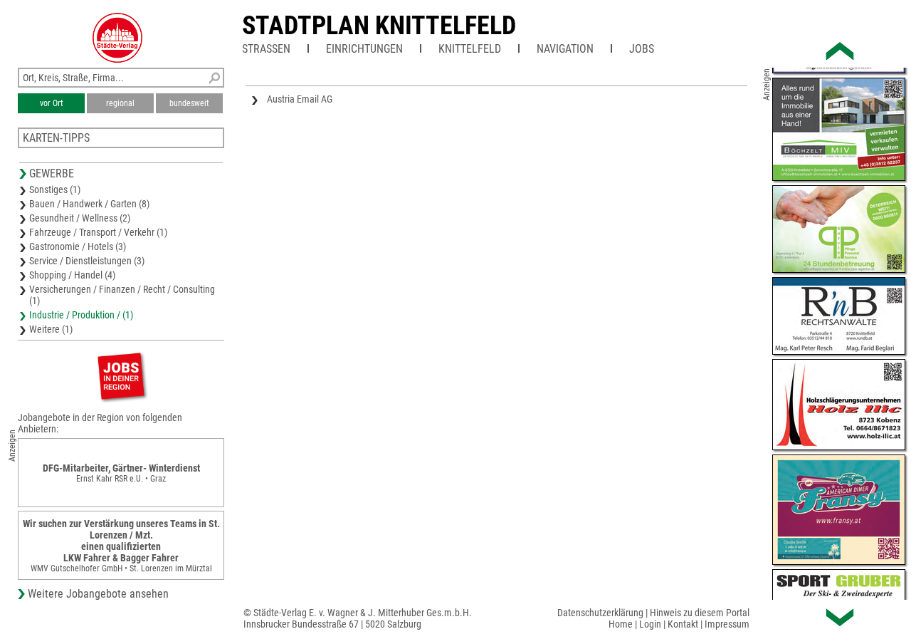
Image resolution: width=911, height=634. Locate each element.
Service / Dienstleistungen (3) (86, 260)
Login (650, 624)
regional (120, 103)
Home (621, 624)
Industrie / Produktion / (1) (81, 315)
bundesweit (189, 103)
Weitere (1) (51, 329)
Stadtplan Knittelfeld (379, 26)
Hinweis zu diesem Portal (699, 612)
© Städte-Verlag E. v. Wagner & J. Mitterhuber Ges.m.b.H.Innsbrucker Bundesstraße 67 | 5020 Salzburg (357, 618)
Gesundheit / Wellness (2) (79, 218)
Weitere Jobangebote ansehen (98, 594)
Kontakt (683, 624)
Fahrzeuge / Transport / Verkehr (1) (98, 232)
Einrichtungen (364, 49)
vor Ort (51, 103)
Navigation (565, 49)
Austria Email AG (299, 99)
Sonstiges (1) (54, 189)
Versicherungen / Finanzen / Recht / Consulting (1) (122, 295)
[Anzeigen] (121, 376)
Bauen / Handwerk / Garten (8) (89, 203)
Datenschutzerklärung (600, 612)
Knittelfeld (469, 49)
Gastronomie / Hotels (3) (77, 246)
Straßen (266, 49)
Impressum (727, 624)
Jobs (641, 49)
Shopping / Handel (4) (72, 275)
